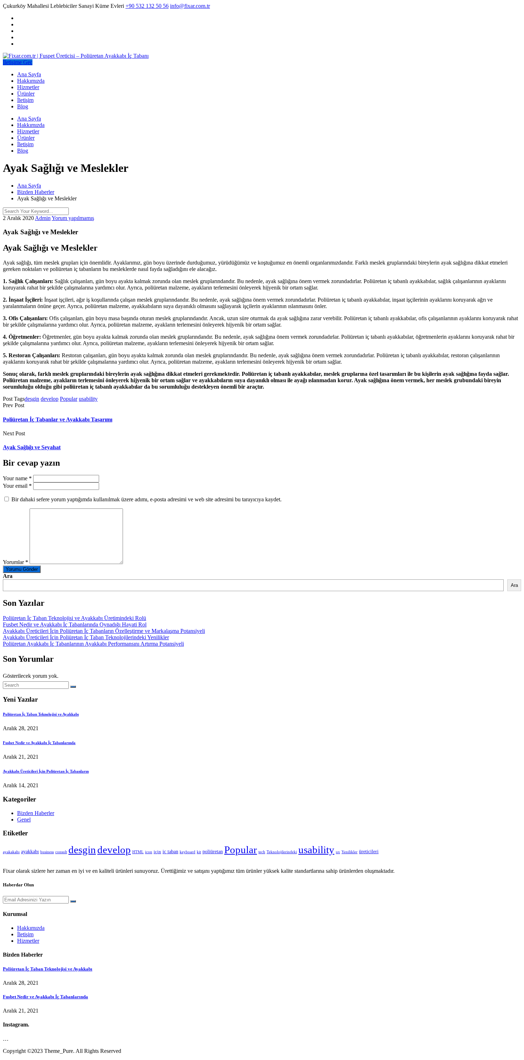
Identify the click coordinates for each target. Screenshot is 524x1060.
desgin (32, 399)
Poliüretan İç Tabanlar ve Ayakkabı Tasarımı (57, 419)
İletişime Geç (17, 62)
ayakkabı (30, 851)
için (157, 851)
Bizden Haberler (35, 813)
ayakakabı (11, 852)
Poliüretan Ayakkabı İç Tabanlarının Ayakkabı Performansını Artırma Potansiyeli (93, 644)
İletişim (25, 100)
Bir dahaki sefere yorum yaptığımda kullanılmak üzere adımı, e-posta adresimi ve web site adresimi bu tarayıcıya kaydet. (146, 499)
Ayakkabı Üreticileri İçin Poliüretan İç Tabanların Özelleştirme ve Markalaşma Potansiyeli (104, 631)
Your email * (17, 486)
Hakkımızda (31, 81)
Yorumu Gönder (22, 569)
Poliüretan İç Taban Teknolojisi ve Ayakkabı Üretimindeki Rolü (74, 618)
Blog (22, 106)
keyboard (187, 852)
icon (148, 852)
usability (88, 399)
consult (61, 852)
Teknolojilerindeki (282, 852)
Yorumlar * (15, 562)
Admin (43, 218)
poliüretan (212, 851)
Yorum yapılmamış (73, 218)
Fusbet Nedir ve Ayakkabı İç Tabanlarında (39, 743)
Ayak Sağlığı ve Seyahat (32, 447)
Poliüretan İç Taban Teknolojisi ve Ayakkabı (41, 714)
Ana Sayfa (29, 74)
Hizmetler (28, 87)
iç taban (170, 851)
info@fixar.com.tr (190, 6)
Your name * (17, 478)
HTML (138, 852)
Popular (68, 399)
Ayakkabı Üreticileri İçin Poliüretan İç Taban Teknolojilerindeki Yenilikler (86, 637)
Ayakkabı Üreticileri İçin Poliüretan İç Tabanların (46, 771)
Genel (24, 819)
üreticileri (369, 851)
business (47, 852)
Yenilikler (349, 852)
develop (49, 399)
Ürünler (26, 94)
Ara (7, 576)
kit (199, 852)
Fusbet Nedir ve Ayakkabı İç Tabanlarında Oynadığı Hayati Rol (75, 624)
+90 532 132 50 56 (147, 6)
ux (338, 852)
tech (261, 852)
